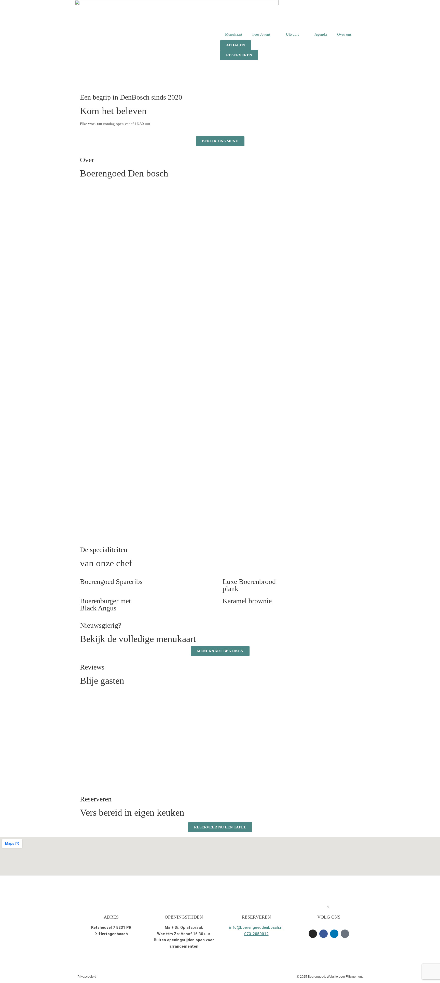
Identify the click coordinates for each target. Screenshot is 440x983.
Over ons (344, 34)
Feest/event (261, 34)
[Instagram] (313, 934)
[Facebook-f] (323, 934)
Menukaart (233, 34)
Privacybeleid (86, 976)
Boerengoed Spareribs (111, 581)
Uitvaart (292, 34)
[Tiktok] (345, 934)
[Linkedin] (334, 934)
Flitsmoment (354, 976)
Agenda (320, 34)
